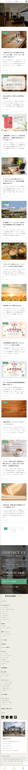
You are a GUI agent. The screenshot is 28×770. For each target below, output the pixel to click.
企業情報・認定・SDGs (6, 688)
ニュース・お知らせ (5, 647)
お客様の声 (3, 644)
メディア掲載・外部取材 (6, 684)
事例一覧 (4, 625)
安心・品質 (4, 613)
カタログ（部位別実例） (6, 627)
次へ (14, 531)
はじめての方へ (5, 607)
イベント (3, 712)
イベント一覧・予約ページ (7, 633)
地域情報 (4, 659)
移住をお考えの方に (6, 619)
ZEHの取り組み (5, 615)
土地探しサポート (5, 617)
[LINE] (15, 717)
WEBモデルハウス (5, 635)
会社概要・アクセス (6, 690)
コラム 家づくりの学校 (6, 655)
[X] (7, 717)
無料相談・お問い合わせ (6, 708)
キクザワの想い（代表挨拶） (7, 682)
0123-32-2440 (15, 572)
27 (22, 528)
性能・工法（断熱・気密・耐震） (8, 609)
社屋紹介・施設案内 (6, 686)
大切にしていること (6, 674)
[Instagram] (11, 717)
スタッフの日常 (5, 657)
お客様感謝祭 (4, 667)
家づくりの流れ (5, 676)
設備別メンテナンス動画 (6, 702)
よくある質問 (4, 694)
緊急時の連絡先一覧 (6, 700)
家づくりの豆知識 (5, 661)
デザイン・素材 (5, 611)
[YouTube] (2, 717)
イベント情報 (4, 653)
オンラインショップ (6, 704)
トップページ (4, 601)
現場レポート (4, 663)
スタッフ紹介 (4, 640)
